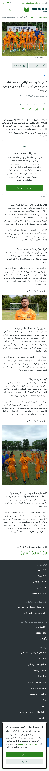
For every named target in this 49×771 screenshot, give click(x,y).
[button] (44, 553)
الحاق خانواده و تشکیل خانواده (31, 652)
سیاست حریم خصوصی (27, 744)
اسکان (41, 658)
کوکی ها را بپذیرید (24, 187)
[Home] (35, 10)
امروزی (40, 575)
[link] (35, 10)
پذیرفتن (24, 755)
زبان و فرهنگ (38, 670)
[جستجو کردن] (10, 10)
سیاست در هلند (37, 688)
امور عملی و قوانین (36, 664)
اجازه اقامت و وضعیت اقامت (31, 712)
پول (42, 706)
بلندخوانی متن (36, 65)
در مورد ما (39, 569)
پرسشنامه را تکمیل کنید (34, 613)
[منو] (5, 10)
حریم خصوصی (37, 593)
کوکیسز (40, 587)
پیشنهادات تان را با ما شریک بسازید (29, 607)
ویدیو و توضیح (38, 581)
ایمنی (41, 718)
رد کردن (24, 761)
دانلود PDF (17, 65)
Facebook (39, 633)
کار (42, 700)
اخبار (32, 17)
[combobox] (32, 3)
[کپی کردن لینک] (23, 109)
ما (25, 176)
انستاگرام (40, 627)
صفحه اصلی (42, 17)
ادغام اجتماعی (38, 676)
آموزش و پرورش (36, 694)
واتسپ (41, 638)
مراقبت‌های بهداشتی (35, 682)
